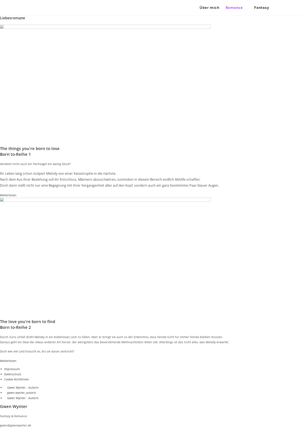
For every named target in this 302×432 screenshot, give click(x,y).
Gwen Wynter (45, 7)
